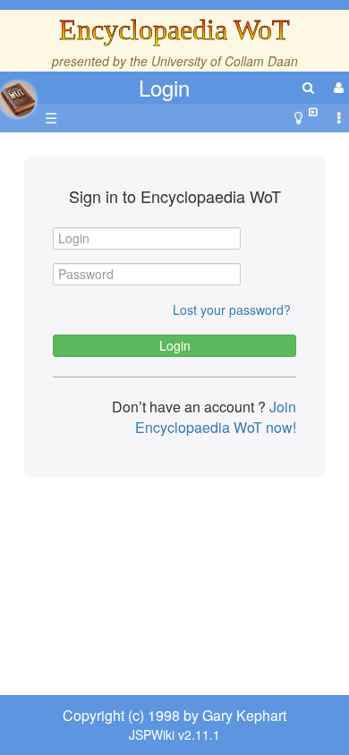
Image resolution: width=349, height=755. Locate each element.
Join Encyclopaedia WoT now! (215, 416)
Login (164, 87)
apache (18, 99)
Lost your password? (232, 309)
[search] (308, 87)
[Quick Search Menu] (308, 87)
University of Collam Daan (224, 61)
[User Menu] (336, 87)
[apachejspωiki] (18, 94)
